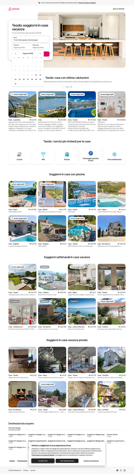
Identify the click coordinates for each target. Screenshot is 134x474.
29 (36, 79)
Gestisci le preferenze (91, 461)
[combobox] (31, 40)
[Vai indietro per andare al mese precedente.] (15, 53)
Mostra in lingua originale (87, 3)
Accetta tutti (42, 461)
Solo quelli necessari (67, 461)
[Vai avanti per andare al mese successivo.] (40, 53)
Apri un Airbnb (118, 9)
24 (15, 79)
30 (40, 79)
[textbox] (21, 47)
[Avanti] (71, 87)
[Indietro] (63, 87)
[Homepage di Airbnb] (13, 9)
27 (28, 79)
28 (32, 79)
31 (15, 84)
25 (19, 79)
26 (24, 79)
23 (40, 75)
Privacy (25, 470)
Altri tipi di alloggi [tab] (14, 428)
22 (36, 75)
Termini (32, 470)
